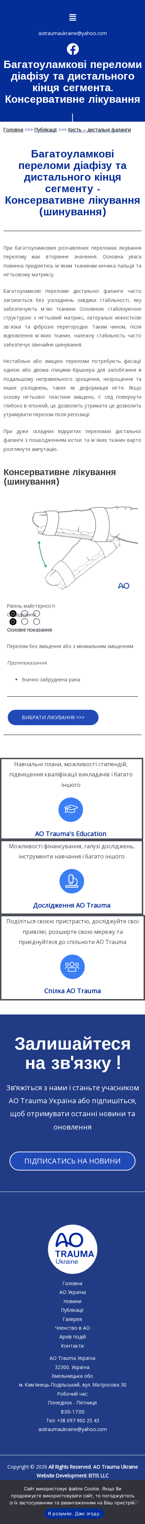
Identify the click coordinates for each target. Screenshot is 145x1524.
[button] (72, 17)
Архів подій (72, 1336)
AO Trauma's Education (70, 833)
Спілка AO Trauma (72, 990)
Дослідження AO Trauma (72, 905)
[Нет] (136, 1501)
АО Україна (72, 1292)
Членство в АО (72, 1327)
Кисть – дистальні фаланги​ (99, 129)
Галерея (72, 1319)
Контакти (72, 1345)
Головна (72, 1283)
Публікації (45, 129)
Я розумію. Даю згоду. (74, 1513)
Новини (72, 1301)
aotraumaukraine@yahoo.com (72, 33)
